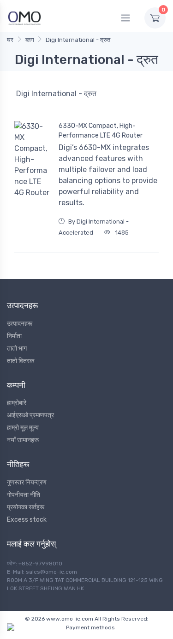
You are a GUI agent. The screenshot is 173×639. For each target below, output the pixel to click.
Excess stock (27, 520)
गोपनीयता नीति (23, 495)
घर (10, 39)
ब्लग (29, 39)
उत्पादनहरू (19, 324)
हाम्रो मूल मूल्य (23, 428)
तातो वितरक (20, 361)
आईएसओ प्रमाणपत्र (30, 415)
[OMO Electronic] (24, 18)
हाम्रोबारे (16, 403)
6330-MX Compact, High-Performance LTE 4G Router (101, 130)
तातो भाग (17, 348)
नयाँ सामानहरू (23, 440)
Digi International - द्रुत (78, 39)
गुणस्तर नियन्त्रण (27, 482)
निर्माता (14, 336)
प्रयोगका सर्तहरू (25, 507)
